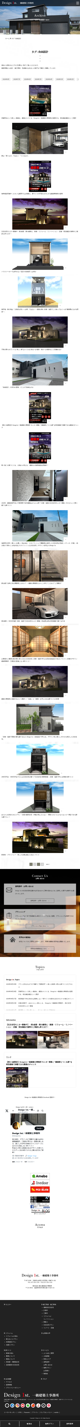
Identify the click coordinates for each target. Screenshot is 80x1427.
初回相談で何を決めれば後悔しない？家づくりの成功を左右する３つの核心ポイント (46, 999)
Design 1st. (18, 890)
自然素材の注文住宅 (12, 1365)
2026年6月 (27, 79)
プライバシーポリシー (13, 1388)
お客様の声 (46, 1333)
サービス (46, 1350)
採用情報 (9, 1385)
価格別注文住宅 (49, 1307)
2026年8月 (6, 79)
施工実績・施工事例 (49, 1304)
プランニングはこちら (40, 926)
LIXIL (20, 1412)
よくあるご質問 (49, 1353)
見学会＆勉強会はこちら (40, 948)
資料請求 (69, 1424)
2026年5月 (38, 79)
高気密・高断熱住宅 (12, 1362)
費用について (10, 1356)
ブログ (44, 1379)
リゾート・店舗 (49, 1328)
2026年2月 (70, 79)
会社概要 (8, 1379)
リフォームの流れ (12, 1336)
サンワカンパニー (46, 1412)
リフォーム (9, 1333)
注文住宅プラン (49, 1325)
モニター (8, 1304)
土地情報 (46, 1356)
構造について (10, 1359)
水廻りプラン (10, 1345)
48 (42, 864)
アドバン (35, 1412)
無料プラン (49, 1424)
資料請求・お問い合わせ (40, 900)
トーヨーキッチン (10, 1412)
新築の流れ (9, 1353)
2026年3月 (59, 79)
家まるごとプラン (12, 1339)
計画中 (46, 1310)
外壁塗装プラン (11, 1342)
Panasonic (27, 1412)
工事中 (46, 1313)
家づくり (8, 1350)
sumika (56, 1412)
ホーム (7, 38)
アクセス (9, 1382)
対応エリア (47, 1359)
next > (48, 864)
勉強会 (29, 1424)
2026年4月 (49, 79)
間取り (46, 1322)
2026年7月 (16, 79)
